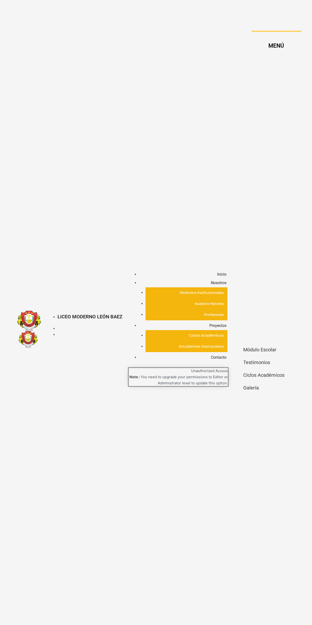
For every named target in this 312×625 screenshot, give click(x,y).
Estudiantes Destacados (201, 346)
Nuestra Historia (209, 303)
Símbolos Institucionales (202, 292)
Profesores (214, 314)
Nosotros (218, 282)
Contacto (218, 357)
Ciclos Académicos (206, 335)
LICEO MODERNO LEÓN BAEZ (90, 317)
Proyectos (217, 325)
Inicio (221, 274)
